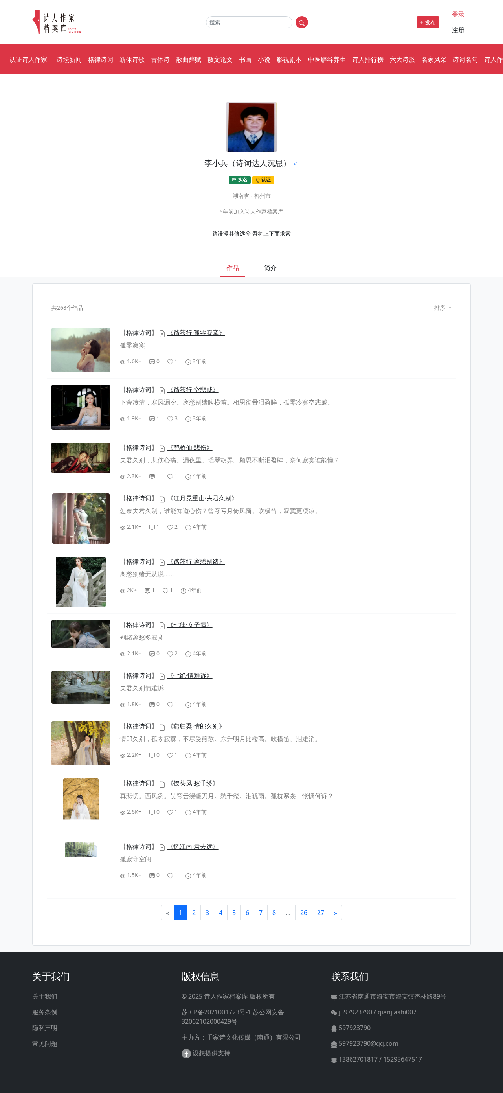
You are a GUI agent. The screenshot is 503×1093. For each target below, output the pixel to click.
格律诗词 (100, 59)
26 (303, 912)
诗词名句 (465, 59)
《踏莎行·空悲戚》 (193, 389)
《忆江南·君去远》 (193, 846)
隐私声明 (44, 1027)
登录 (458, 14)
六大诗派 (402, 59)
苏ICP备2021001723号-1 (216, 1012)
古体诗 (160, 59)
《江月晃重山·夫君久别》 (202, 498)
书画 (245, 59)
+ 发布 (428, 22)
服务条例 (44, 1012)
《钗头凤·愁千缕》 (193, 783)
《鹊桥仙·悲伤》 (190, 447)
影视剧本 (289, 59)
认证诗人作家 (28, 59)
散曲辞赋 (188, 59)
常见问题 (44, 1043)
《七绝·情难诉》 (190, 675)
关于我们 (44, 996)
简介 (270, 267)
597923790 (354, 1027)
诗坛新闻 (69, 59)
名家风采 (433, 59)
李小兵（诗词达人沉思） (247, 163)
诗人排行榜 (368, 59)
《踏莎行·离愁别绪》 (196, 561)
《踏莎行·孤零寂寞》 (196, 332)
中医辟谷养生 (327, 59)
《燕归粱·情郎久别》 (196, 726)
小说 (264, 59)
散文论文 (220, 59)
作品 (232, 267)
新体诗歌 (132, 59)
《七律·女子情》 (190, 624)
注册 (458, 30)
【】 (139, 332)
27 (320, 912)
